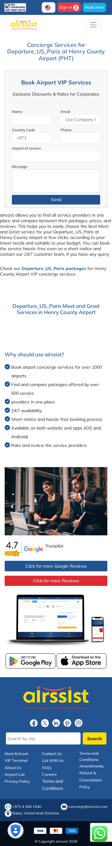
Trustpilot (54, 546)
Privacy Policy (17, 781)
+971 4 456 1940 (26, 806)
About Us (13, 767)
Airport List (15, 774)
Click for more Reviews (56, 580)
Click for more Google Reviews (56, 566)
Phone (66, 130)
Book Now (94, 7)
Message (19, 166)
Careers (49, 774)
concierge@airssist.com (88, 806)
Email (65, 111)
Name (17, 111)
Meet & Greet (16, 753)
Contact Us (52, 753)
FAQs (47, 767)
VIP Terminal (16, 760)
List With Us (52, 760)
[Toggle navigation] (93, 25)
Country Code (23, 130)
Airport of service (26, 148)
